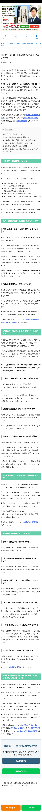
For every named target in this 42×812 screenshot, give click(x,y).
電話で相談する (21, 761)
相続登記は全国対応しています (13, 134)
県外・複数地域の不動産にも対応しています (17, 137)
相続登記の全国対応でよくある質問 (15, 146)
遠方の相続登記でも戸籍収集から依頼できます (18, 143)
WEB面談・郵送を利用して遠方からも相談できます (19, 140)
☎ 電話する (10, 808)
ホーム (5, 44)
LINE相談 (31, 808)
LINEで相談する (21, 771)
